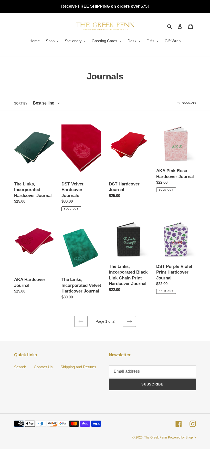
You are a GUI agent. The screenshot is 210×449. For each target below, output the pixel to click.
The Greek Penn (155, 437)
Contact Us (43, 367)
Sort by (20, 103)
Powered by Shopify (182, 437)
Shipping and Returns (78, 367)
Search (20, 367)
